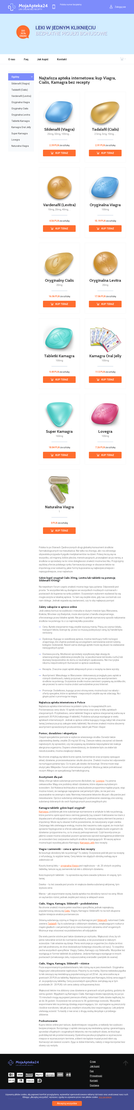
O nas (11, 59)
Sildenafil (102, 920)
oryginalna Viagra (70, 865)
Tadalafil (52, 923)
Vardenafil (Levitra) (21, 96)
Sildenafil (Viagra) (20, 83)
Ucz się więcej (105, 1097)
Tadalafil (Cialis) (19, 89)
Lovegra (15, 139)
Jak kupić (42, 59)
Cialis (67, 911)
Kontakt (62, 59)
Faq (26, 59)
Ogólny (15, 77)
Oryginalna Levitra (20, 114)
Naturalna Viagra (20, 146)
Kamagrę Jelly (87, 842)
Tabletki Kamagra (20, 121)
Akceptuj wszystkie (67, 1103)
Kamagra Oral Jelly (21, 127)
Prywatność (96, 1076)
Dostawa (94, 1085)
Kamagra (43, 811)
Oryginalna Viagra (20, 102)
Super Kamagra (19, 133)
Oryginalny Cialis (19, 108)
